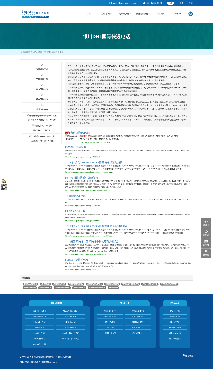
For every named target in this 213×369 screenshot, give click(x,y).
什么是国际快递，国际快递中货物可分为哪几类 (92, 241)
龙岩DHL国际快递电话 (149, 284)
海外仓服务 (124, 13)
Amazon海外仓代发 (40, 344)
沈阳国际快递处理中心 (94, 284)
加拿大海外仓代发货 (70, 311)
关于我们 (178, 13)
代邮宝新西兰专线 (138, 311)
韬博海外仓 (28, 52)
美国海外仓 (106, 13)
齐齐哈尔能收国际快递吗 (130, 284)
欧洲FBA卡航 (175, 311)
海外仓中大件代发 (39, 316)
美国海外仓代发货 (39, 311)
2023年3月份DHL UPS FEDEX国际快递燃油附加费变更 (96, 226)
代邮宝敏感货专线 (138, 322)
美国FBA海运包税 (175, 339)
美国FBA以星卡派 (175, 327)
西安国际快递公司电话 (62, 288)
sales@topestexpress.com (125, 3)
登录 (191, 3)
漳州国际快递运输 (79, 288)
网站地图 (45, 362)
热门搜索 (38, 52)
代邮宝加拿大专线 (110, 316)
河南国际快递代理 (45, 288)
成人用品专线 (110, 322)
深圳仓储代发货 (70, 316)
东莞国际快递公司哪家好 (169, 284)
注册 (181, 3)
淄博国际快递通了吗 (112, 284)
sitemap (53, 362)
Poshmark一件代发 (40, 322)
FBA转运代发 (39, 327)
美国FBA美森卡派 (175, 333)
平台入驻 (160, 13)
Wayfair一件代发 (40, 333)
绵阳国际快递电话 (59, 284)
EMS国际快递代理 (75, 147)
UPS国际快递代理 (75, 211)
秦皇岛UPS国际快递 (30, 284)
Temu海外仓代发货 (39, 339)
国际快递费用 (113, 288)
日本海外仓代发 (70, 327)
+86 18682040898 (154, 3)
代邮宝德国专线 (137, 333)
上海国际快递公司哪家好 (97, 288)
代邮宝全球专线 (110, 333)
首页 (89, 13)
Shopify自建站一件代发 (70, 333)
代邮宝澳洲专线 (137, 327)
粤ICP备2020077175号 (30, 362)
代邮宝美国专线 (137, 316)
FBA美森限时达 (174, 316)
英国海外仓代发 (70, 322)
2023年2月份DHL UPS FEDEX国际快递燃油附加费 (93, 162)
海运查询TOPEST (77, 132)
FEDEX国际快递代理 (76, 259)
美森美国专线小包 (110, 311)
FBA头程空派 (175, 322)
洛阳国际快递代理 (30, 288)
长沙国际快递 (45, 284)
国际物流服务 (142, 13)
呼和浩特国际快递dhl (76, 284)
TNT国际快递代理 (75, 196)
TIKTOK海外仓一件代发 (70, 339)
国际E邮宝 (110, 327)
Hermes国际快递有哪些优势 (81, 177)
